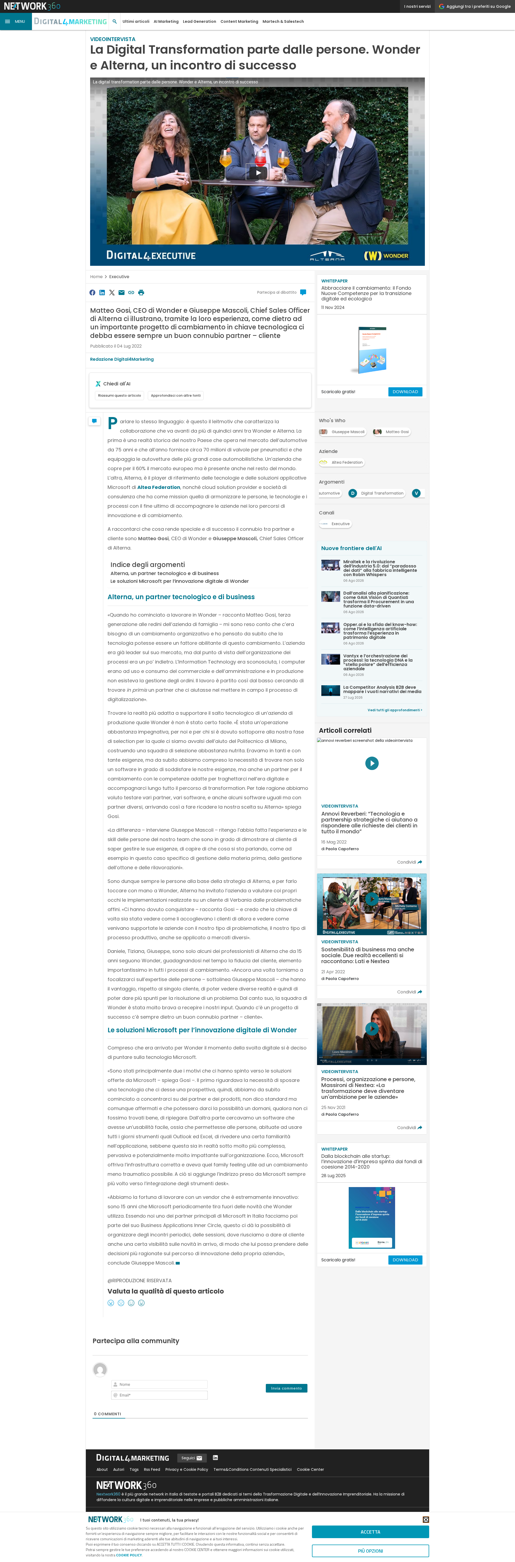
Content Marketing (239, 21)
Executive (119, 277)
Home (96, 277)
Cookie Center (310, 1469)
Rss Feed (152, 1469)
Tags (134, 1469)
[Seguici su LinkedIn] (215, 1458)
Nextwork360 (108, 1494)
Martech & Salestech (283, 21)
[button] (16, 21)
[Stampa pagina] (141, 292)
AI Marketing (166, 21)
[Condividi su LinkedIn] (102, 292)
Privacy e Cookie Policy (186, 1469)
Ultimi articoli (136, 21)
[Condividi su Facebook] (92, 292)
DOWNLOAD (405, 392)
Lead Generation (199, 21)
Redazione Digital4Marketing (122, 359)
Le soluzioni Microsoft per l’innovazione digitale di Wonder (180, 581)
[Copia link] (131, 292)
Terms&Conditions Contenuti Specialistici (253, 1469)
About (102, 1469)
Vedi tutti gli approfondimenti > (395, 710)
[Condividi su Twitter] (112, 292)
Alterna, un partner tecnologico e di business (165, 573)
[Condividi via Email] (121, 292)
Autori (118, 1469)
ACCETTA (370, 1531)
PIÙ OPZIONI (370, 1550)
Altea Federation (158, 487)
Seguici (189, 1458)
